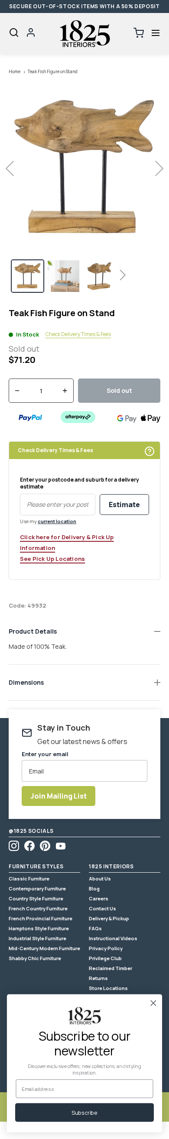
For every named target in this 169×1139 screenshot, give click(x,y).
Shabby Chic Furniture (35, 958)
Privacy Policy (106, 948)
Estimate (124, 504)
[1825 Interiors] (84, 33)
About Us (100, 878)
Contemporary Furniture (37, 888)
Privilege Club (105, 958)
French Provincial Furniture (40, 918)
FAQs (95, 928)
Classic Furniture (29, 878)
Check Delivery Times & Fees (78, 334)
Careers (98, 898)
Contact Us (102, 908)
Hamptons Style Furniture (39, 928)
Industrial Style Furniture (37, 938)
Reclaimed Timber (110, 968)
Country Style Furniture (36, 898)
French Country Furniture (38, 908)
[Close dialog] (153, 1003)
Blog (94, 888)
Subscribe (85, 1112)
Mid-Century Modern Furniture (44, 948)
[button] (155, 33)
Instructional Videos (113, 938)
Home (14, 71)
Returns (98, 978)
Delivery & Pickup (109, 918)
